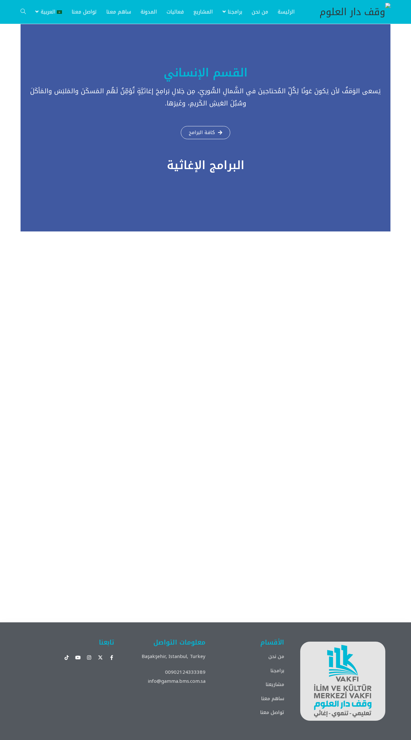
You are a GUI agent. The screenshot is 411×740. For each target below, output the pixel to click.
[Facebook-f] (111, 657)
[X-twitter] (100, 657)
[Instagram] (89, 657)
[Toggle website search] (23, 12)
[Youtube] (77, 657)
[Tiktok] (66, 657)
